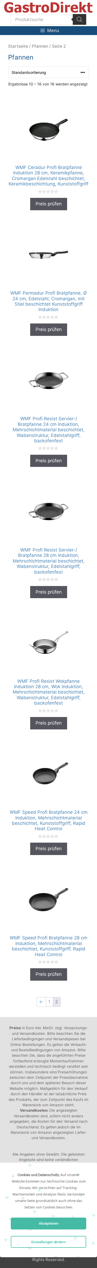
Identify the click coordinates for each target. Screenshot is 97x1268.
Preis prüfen (49, 203)
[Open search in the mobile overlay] (48, 19)
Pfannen (40, 46)
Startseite (18, 46)
